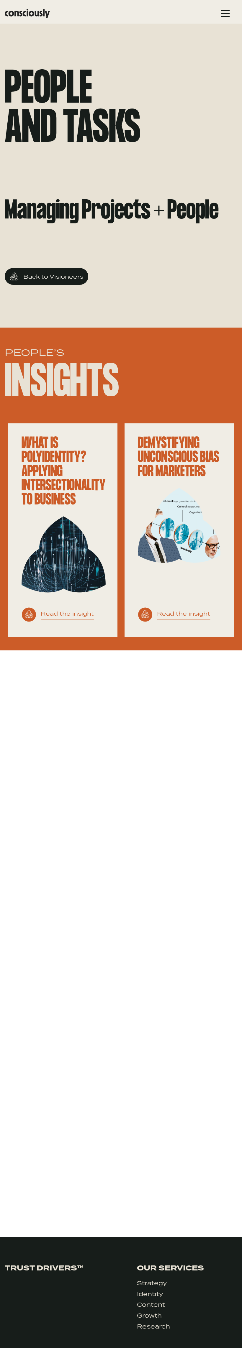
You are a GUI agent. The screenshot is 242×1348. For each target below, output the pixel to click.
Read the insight (67, 613)
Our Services (170, 1268)
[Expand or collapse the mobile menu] (225, 15)
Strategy (152, 1283)
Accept (214, 1333)
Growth (149, 1315)
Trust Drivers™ (44, 1268)
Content (151, 1304)
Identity (150, 1294)
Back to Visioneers (53, 276)
